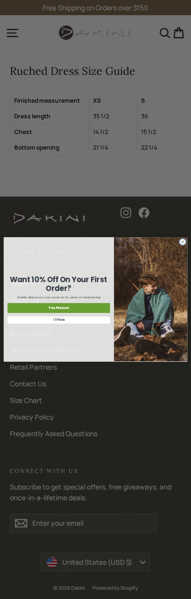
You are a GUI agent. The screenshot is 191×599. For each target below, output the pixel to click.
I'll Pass (58, 320)
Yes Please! (59, 308)
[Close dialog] (182, 242)
